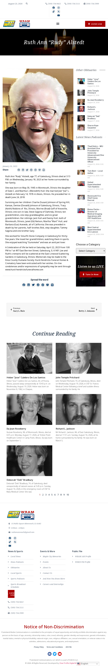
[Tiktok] (53, 11)
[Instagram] (59, 8)
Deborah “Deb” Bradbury (93, 117)
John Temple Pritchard (93, 92)
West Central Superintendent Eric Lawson (94, 229)
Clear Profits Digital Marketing (71, 663)
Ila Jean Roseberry (95, 100)
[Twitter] (55, 654)
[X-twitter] (59, 11)
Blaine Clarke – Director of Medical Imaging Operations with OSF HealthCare (94, 213)
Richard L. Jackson (91, 108)
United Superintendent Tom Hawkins (94, 184)
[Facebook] (53, 8)
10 (68, 494)
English (84, 664)
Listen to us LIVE (91, 266)
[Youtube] (59, 15)
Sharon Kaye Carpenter (92, 126)
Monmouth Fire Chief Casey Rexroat (94, 198)
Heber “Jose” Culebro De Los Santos (94, 81)
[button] (26, 3)
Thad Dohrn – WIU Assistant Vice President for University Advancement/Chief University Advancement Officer (96, 154)
